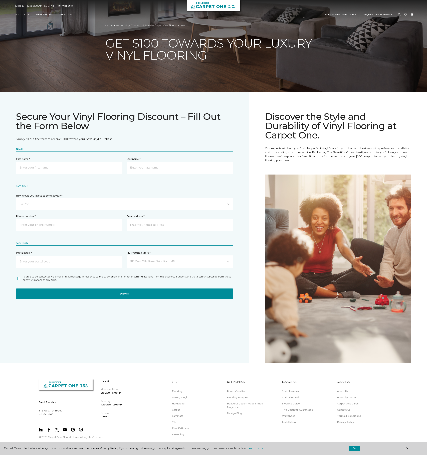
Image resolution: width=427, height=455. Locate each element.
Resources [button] (44, 14)
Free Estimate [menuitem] (180, 428)
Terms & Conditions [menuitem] (349, 415)
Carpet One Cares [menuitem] (348, 403)
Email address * (135, 216)
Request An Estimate (377, 14)
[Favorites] (405, 14)
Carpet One (112, 25)
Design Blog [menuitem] (234, 413)
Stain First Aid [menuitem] (290, 397)
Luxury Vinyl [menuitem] (179, 397)
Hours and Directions (340, 14)
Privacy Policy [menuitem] (345, 422)
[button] (399, 14)
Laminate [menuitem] (177, 415)
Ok (354, 448)
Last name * (133, 159)
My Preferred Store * (138, 253)
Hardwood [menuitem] (178, 403)
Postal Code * (24, 253)
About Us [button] (65, 14)
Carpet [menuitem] (176, 409)
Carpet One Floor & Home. (64, 437)
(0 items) (412, 14)
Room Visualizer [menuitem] (237, 391)
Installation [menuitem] (289, 422)
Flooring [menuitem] (177, 391)
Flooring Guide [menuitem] (291, 403)
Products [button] (22, 14)
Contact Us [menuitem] (343, 409)
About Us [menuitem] (342, 391)
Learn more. (256, 448)
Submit (124, 293)
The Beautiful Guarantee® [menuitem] (298, 409)
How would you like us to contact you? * (39, 196)
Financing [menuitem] (178, 434)
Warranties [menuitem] (288, 415)
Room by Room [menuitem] (346, 397)
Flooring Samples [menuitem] (237, 397)
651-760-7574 (65, 6)
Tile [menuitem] (174, 422)
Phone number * (26, 216)
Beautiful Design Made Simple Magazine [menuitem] (245, 405)
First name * (23, 159)
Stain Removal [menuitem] (290, 391)
